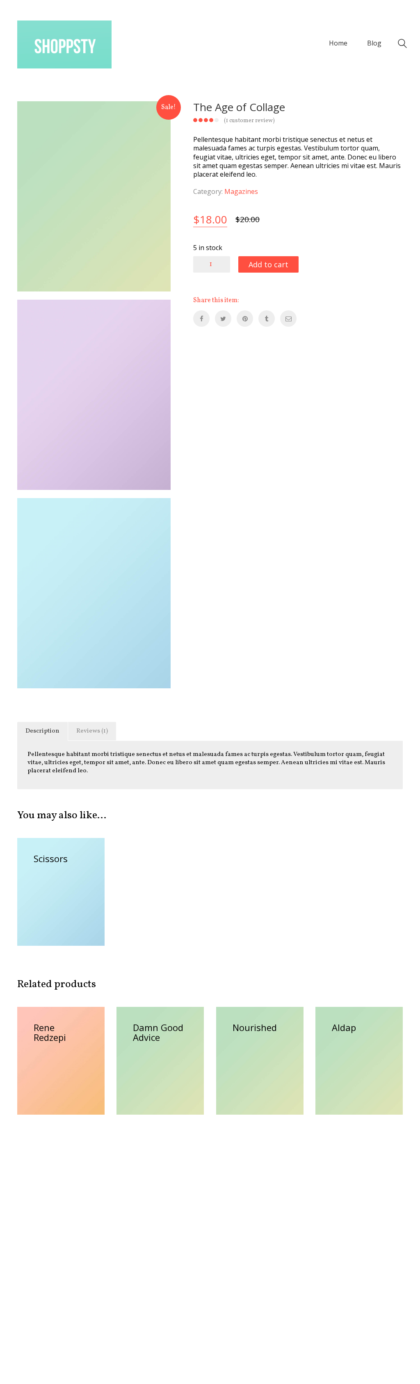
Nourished (255, 1027)
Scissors (51, 858)
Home (42, 877)
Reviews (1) (92, 731)
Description (42, 731)
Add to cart (268, 264)
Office (62, 877)
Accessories (51, 868)
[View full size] (30, 114)
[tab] (42, 731)
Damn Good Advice (158, 1032)
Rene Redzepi (50, 1032)
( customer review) (249, 121)
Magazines (241, 191)
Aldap (344, 1027)
